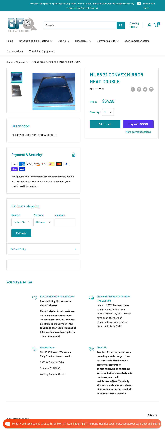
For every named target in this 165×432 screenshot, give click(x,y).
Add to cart (105, 124)
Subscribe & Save (149, 5)
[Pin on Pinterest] (139, 89)
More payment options (138, 131)
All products (22, 62)
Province (38, 214)
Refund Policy (18, 248)
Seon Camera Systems (137, 40)
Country (16, 214)
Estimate (21, 233)
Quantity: (95, 112)
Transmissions (14, 51)
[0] (156, 25)
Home (9, 40)
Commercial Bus (106, 40)
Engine (62, 40)
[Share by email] (151, 89)
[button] (82, 423)
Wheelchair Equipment (41, 51)
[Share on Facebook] (133, 89)
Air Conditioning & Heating (34, 40)
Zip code (60, 214)
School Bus (81, 40)
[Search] (121, 25)
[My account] (149, 25)
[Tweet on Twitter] (145, 89)
